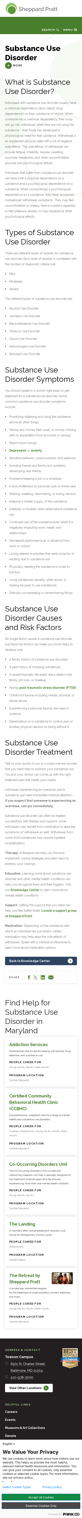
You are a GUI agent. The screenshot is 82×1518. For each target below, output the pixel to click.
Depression (17, 450)
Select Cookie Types (17, 1487)
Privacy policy (52, 1487)
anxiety (36, 450)
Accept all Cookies (41, 1497)
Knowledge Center (25, 890)
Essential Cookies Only (41, 1505)
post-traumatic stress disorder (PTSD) (47, 687)
